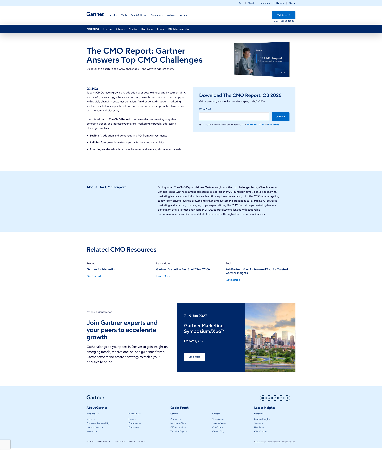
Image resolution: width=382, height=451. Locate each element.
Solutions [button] (120, 29)
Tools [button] (124, 15)
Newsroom (265, 3)
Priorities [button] (132, 29)
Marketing (93, 28)
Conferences (134, 423)
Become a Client (178, 423)
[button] (291, 3)
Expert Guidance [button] (139, 15)
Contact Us (175, 419)
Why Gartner (218, 419)
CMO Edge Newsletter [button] (178, 29)
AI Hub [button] (183, 15)
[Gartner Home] (95, 14)
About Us (91, 419)
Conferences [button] (157, 15)
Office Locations (178, 427)
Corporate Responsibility (98, 423)
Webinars (258, 423)
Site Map (141, 442)
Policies (90, 442)
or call (277, 21)
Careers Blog (218, 431)
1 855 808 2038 (287, 21)
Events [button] (160, 29)
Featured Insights (262, 419)
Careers (280, 3)
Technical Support (179, 431)
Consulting (133, 427)
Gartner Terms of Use (256, 124)
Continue (280, 116)
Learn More (194, 356)
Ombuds (131, 442)
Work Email (205, 109)
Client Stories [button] (147, 29)
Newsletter (259, 427)
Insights (131, 419)
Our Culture (217, 427)
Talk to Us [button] (282, 15)
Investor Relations (95, 427)
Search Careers (219, 423)
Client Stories (260, 431)
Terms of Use (119, 442)
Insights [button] (113, 15)
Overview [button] (107, 29)
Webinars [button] (171, 15)
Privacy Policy (103, 442)
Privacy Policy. (273, 124)
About (251, 3)
